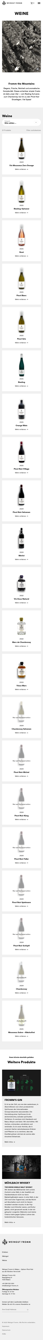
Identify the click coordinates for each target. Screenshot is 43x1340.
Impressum (5, 1326)
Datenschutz (6, 1330)
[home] (12, 3)
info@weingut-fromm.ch (10, 1285)
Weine (4, 1260)
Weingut (5, 1256)
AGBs (4, 1334)
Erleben (5, 1252)
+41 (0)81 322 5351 (8, 1283)
